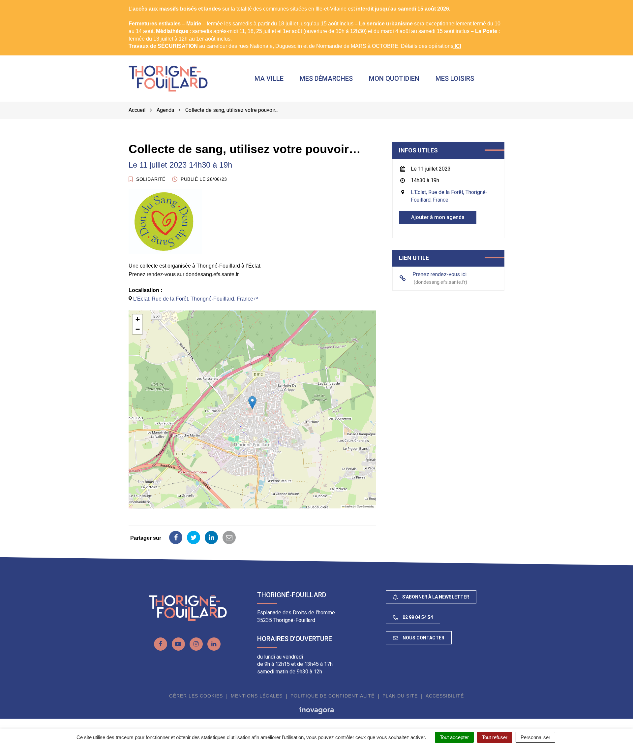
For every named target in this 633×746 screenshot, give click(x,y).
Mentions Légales (257, 695)
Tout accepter (454, 737)
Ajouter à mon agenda (438, 217)
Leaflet (348, 506)
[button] (252, 402)
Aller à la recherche (104, 3)
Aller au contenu (58, 3)
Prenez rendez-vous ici (439, 278)
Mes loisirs (455, 78)
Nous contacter (423, 637)
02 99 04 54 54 (417, 617)
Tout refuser (494, 737)
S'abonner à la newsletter (435, 597)
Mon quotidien (394, 78)
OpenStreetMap (365, 506)
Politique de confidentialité (332, 695)
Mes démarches (326, 78)
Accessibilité (445, 695)
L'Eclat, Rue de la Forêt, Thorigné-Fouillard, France (193, 299)
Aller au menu (18, 3)
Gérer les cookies (196, 695)
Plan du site (400, 695)
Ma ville (269, 78)
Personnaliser (535, 737)
